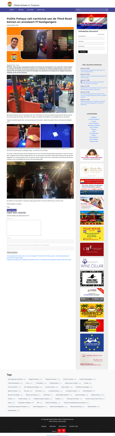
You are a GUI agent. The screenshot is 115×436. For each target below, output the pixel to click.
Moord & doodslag (15, 395)
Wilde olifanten (93, 406)
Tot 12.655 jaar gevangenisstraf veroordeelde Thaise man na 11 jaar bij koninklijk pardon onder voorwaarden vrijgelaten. (94, 95)
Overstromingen (81, 395)
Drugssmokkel (55, 383)
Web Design (62, 421)
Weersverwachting (77, 406)
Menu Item (59, 431)
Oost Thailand (94, 127)
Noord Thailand (93, 123)
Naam (8, 238)
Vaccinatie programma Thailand (19, 406)
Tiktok (94, 131)
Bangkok (93, 117)
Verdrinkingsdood (39, 406)
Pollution (59, 399)
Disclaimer (30, 9)
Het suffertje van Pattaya (33, 387)
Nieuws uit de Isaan (33, 395)
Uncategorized (93, 133)
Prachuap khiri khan (74, 399)
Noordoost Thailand (94, 125)
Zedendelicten (13, 410)
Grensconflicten (14, 387)
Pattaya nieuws (11, 210)
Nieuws (12, 9)
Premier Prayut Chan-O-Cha (94, 399)
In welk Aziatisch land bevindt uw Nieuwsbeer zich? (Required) (28, 245)
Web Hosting (53, 421)
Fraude (87, 383)
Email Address (82, 36)
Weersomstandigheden (58, 406)
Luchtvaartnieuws (55, 391)
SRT (39, 403)
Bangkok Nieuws (35, 379)
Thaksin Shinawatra (52, 403)
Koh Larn (28, 391)
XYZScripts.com (65, 435)
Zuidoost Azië (94, 141)
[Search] (107, 10)
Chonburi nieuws (69, 379)
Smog (11, 403)
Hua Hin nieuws (51, 387)
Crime (29, 383)
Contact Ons (41, 9)
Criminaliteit (41, 383)
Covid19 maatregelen (87, 379)
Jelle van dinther (14, 391)
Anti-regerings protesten (16, 379)
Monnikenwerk (89, 391)
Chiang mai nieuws (52, 379)
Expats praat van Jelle (73, 383)
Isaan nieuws (66, 387)
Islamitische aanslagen (84, 387)
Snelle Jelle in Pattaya (26, 403)
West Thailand (94, 137)
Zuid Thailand (94, 139)
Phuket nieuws (24, 399)
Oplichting (47, 395)
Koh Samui (40, 391)
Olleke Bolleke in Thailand (26, 5)
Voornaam (80, 41)
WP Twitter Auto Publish (51, 435)
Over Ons (21, 9)
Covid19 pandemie (15, 383)
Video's (94, 135)
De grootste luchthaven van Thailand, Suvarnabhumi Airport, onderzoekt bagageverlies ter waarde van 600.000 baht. (93, 103)
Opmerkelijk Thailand (64, 395)
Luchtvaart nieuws (73, 391)
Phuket (11, 399)
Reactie (10, 218)
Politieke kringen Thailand (43, 399)
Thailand (93, 129)
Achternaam (81, 46)
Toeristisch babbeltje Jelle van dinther (76, 403)
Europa (94, 121)
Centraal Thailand (94, 119)
